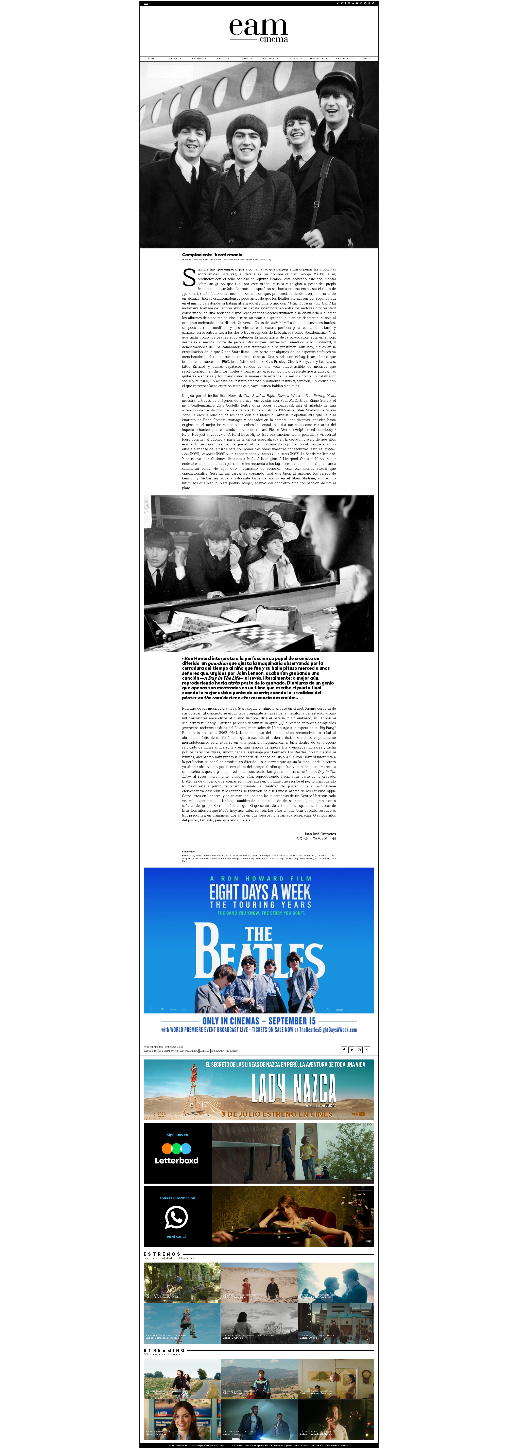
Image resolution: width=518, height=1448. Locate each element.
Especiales (293, 59)
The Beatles (231, 1051)
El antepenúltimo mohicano (195, 11)
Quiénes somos (209, 1446)
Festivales (197, 59)
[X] (351, 1050)
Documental (191, 1051)
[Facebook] (344, 1050)
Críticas (173, 59)
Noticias (366, 59)
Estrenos (204, 1051)
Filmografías (316, 59)
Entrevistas (269, 59)
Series (245, 59)
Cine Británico (166, 1051)
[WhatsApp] (367, 1050)
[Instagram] (359, 1050)
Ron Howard (217, 1051)
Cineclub (340, 59)
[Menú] (146, 3)
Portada (152, 59)
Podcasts (221, 59)
